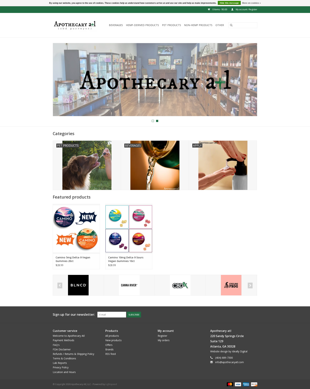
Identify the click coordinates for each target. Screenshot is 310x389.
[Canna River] (83, 285)
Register (162, 335)
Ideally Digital (239, 351)
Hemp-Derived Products (142, 25)
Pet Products (171, 25)
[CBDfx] (134, 285)
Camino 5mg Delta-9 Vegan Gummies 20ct (73, 259)
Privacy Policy (61, 367)
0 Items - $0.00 (220, 9)
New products (113, 340)
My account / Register (246, 9)
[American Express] (246, 384)
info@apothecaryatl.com (229, 362)
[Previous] (59, 81)
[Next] (250, 81)
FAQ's (56, 345)
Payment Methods (63, 340)
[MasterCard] (230, 384)
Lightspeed (111, 384)
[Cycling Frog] (185, 285)
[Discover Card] (253, 384)
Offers (108, 345)
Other (219, 25)
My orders (164, 340)
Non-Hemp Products (198, 25)
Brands (109, 349)
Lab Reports (60, 363)
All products (112, 335)
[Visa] (238, 384)
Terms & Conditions (64, 358)
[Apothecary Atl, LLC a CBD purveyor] (76, 25)
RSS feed (110, 354)
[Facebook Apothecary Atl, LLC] (248, 314)
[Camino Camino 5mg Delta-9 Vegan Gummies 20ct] (76, 228)
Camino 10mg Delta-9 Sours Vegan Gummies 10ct (125, 259)
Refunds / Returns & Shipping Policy (73, 354)
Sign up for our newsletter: (74, 314)
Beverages (116, 25)
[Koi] (236, 285)
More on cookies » (251, 3)
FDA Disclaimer (62, 349)
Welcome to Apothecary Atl (69, 335)
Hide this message (229, 3)
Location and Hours (64, 372)
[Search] (231, 25)
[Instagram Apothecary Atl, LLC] (254, 314)
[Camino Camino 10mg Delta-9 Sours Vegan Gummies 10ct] (128, 228)
